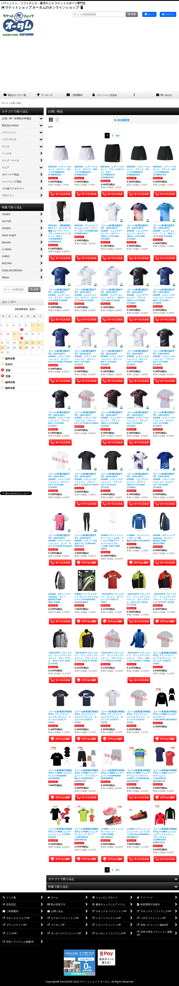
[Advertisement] (89, 65)
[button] (134, 95)
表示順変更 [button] (123, 120)
